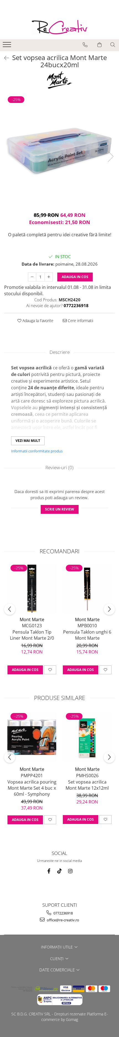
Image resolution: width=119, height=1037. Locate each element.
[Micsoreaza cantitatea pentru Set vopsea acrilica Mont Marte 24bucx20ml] (32, 277)
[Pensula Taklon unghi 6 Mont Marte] (87, 589)
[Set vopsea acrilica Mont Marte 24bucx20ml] (59, 150)
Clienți (57, 958)
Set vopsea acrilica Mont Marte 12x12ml (87, 785)
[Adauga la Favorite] (50, 669)
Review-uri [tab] (59, 467)
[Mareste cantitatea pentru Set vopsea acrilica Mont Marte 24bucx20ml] (49, 277)
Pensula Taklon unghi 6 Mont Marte (87, 635)
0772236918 (63, 913)
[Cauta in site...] (113, 44)
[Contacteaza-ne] (85, 44)
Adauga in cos (75, 276)
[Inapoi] (4, 58)
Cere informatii (80, 320)
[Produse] (7, 46)
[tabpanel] (59, 150)
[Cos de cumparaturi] (99, 44)
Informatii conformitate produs (37, 450)
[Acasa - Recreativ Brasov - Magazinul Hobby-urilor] (59, 27)
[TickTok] (59, 871)
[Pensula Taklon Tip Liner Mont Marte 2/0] (32, 589)
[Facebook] (49, 871)
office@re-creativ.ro (62, 919)
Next (110, 156)
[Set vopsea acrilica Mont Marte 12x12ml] (87, 737)
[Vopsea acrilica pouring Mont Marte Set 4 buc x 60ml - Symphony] (32, 737)
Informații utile (57, 947)
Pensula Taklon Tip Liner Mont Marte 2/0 (32, 635)
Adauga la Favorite (37, 320)
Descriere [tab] (60, 352)
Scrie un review (59, 509)
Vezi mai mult (27, 440)
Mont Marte (32, 619)
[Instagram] (70, 871)
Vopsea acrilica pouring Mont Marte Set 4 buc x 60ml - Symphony (31, 788)
